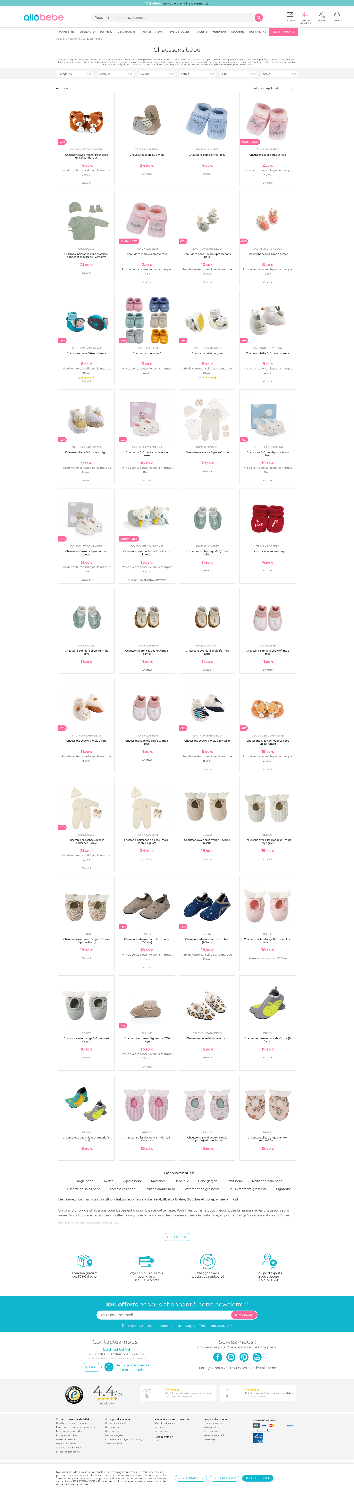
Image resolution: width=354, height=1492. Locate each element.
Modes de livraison (66, 1439)
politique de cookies (76, 1484)
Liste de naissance (213, 1423)
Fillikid (232, 1199)
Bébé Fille (182, 1181)
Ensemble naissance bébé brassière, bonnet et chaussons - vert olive (86, 255)
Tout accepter (258, 1478)
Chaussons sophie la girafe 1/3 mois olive (86, 652)
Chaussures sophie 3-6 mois (147, 154)
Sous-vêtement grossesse (248, 1189)
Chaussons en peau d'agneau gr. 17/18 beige (147, 1040)
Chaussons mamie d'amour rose (147, 254)
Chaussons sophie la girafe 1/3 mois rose (146, 742)
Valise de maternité (214, 1435)
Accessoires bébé (122, 1189)
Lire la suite (177, 1237)
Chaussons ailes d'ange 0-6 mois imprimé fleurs (268, 1139)
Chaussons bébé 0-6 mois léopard (207, 1038)
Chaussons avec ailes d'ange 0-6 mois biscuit (207, 841)
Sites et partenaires (164, 1423)
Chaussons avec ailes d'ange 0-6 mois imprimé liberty (86, 941)
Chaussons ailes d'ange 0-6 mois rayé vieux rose (147, 1139)
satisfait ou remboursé (208, 1274)
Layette (107, 1181)
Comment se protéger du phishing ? (124, 1439)
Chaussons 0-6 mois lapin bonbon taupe (86, 553)
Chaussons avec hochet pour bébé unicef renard (267, 742)
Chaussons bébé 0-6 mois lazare (86, 353)
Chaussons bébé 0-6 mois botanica (267, 353)
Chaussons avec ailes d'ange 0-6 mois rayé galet (268, 841)
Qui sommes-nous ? (115, 1423)
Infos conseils (211, 1427)
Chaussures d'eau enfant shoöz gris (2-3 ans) (267, 1040)
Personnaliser (190, 1478)
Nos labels (159, 1427)
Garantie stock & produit (69, 1447)
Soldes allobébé (113, 1443)
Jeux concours (211, 1431)
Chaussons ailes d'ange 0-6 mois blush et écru (267, 941)
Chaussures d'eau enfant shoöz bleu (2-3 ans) (207, 941)
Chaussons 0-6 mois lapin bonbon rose (147, 454)
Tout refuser (224, 1478)
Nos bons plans (113, 1427)
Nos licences (161, 1431)
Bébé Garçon (207, 1181)
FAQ (156, 1440)
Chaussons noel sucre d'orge (267, 551)
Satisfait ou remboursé (68, 1451)
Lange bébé (84, 1181)
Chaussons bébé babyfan (207, 353)
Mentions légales (114, 1435)
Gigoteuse (283, 1189)
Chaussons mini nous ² (147, 353)
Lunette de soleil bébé (84, 1189)
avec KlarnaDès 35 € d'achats (146, 1276)
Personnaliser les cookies (69, 1431)
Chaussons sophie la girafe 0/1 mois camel (146, 652)
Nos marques (112, 1431)
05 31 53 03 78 (269, 1280)
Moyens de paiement (67, 1443)
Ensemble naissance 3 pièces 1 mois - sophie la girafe (146, 841)
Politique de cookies (66, 1435)
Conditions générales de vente (72, 1423)
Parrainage (209, 1439)
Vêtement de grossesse (202, 1189)
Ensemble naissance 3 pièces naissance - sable (86, 841)
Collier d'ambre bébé (160, 1189)
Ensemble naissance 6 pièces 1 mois (207, 452)
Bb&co (168, 1199)
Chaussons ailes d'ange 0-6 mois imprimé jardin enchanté (207, 1139)
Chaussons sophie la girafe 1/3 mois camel (207, 652)
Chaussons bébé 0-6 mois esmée (267, 254)
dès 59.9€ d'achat (85, 1274)
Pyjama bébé (132, 1181)
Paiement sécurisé (264, 1420)
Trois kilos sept (148, 1199)
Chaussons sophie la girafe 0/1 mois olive (207, 553)
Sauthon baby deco (117, 1199)
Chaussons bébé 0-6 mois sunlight (86, 452)
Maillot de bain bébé (267, 1181)
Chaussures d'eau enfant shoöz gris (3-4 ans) (86, 1139)
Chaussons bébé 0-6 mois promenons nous (207, 255)
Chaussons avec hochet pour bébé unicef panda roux (86, 156)
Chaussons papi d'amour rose (267, 154)
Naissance (158, 1181)
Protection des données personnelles (75, 1427)
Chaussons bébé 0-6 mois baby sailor (207, 740)
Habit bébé (234, 1181)
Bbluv (180, 1199)
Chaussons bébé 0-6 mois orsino (86, 740)
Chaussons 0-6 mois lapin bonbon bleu (268, 454)
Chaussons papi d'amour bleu (207, 154)
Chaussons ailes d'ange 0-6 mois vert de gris (86, 1040)
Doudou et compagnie (206, 1199)
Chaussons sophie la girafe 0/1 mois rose (267, 652)
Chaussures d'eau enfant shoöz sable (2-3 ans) (146, 941)
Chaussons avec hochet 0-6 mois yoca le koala (146, 553)
